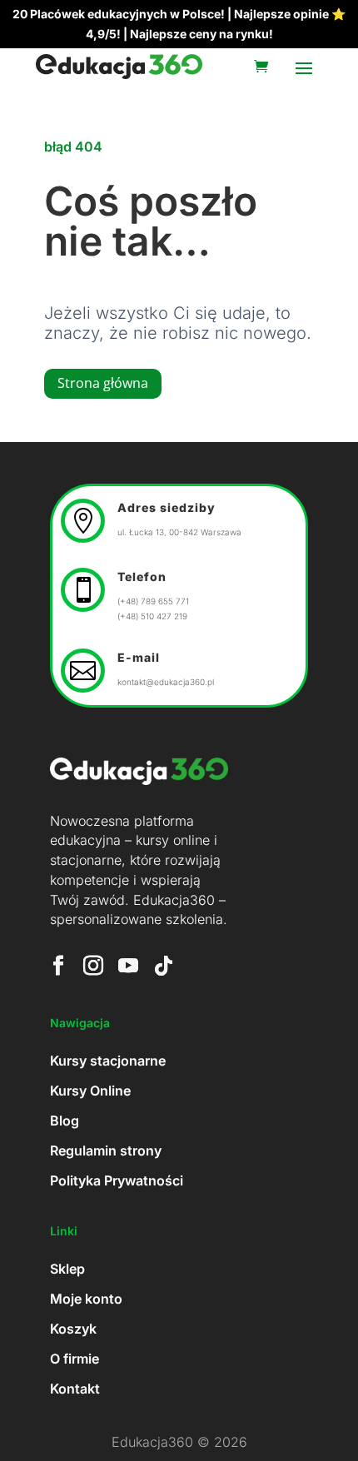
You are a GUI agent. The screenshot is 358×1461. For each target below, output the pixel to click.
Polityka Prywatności (116, 1180)
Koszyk (73, 1328)
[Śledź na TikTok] (163, 966)
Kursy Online (90, 1090)
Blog (64, 1120)
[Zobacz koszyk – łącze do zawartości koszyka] (265, 66)
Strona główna (102, 383)
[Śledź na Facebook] (58, 966)
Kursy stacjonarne (108, 1060)
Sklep (67, 1268)
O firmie (74, 1358)
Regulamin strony (106, 1150)
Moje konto (86, 1298)
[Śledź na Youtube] (128, 966)
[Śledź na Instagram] (93, 966)
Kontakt (75, 1388)
